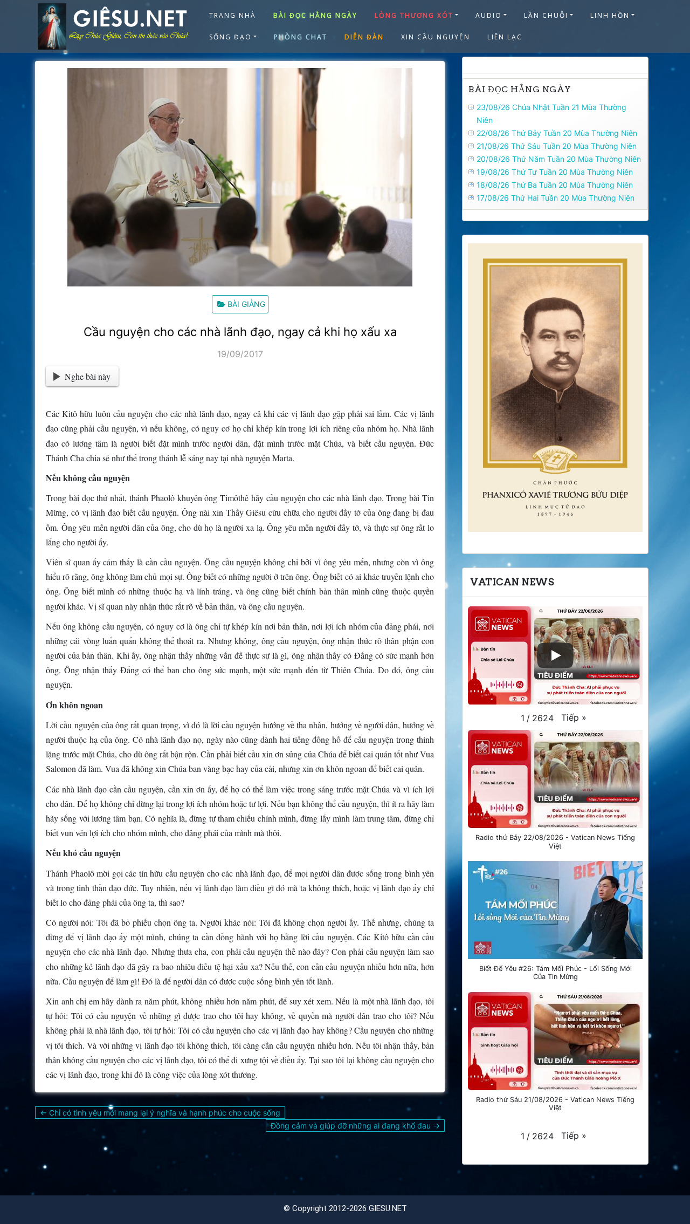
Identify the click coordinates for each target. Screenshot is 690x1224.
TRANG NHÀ (232, 15)
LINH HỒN (610, 15)
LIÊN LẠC (504, 37)
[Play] (555, 655)
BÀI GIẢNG (246, 304)
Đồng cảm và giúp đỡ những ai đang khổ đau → (355, 1125)
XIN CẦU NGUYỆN (435, 37)
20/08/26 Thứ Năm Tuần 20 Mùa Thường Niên (559, 158)
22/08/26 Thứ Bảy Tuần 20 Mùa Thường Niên (557, 133)
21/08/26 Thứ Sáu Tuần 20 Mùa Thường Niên (557, 146)
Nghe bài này (88, 376)
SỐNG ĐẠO (230, 37)
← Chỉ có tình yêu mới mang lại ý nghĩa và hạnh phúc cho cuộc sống (160, 1112)
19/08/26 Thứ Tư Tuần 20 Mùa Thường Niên (555, 171)
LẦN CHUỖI (546, 15)
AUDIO (488, 15)
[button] (574, 717)
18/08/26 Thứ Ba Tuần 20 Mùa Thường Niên (555, 184)
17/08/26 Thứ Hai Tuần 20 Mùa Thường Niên (555, 197)
